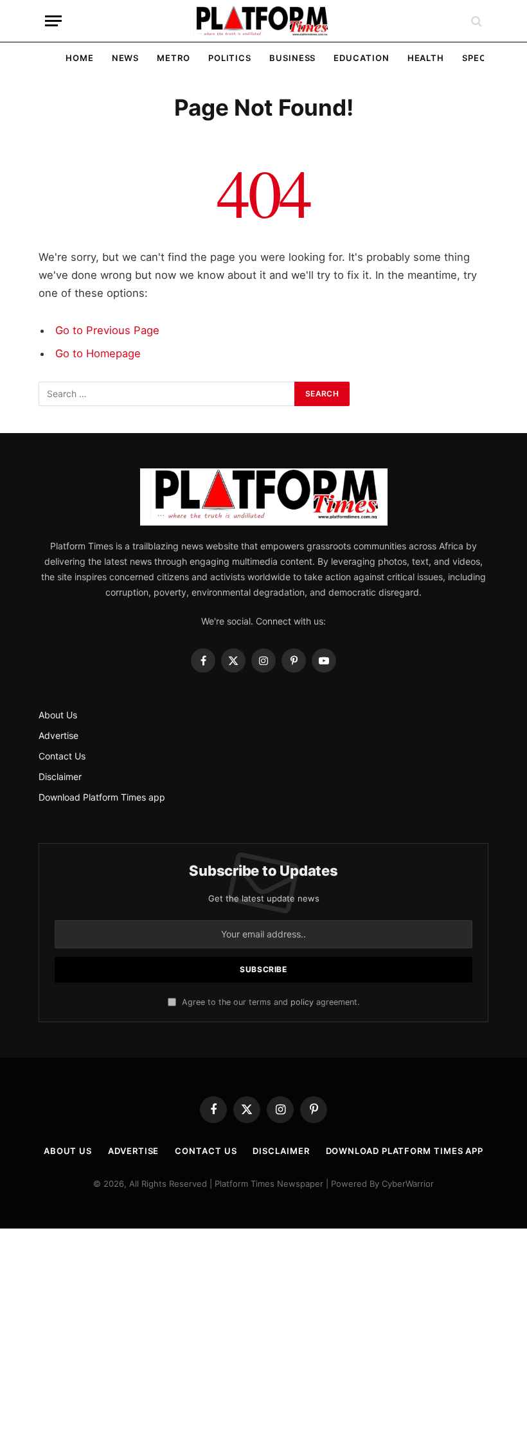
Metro (173, 58)
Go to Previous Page (107, 330)
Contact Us (62, 755)
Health (425, 58)
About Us (58, 714)
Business (292, 58)
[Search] (475, 20)
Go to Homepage (98, 353)
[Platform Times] (263, 21)
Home (80, 58)
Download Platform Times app (102, 797)
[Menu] (53, 20)
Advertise (58, 735)
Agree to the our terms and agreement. (269, 1002)
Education (361, 58)
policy (302, 1002)
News (125, 58)
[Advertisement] (263, 1338)
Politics (229, 58)
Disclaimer (60, 776)
